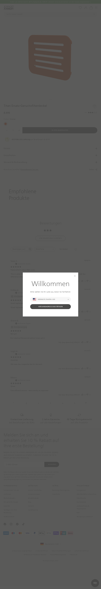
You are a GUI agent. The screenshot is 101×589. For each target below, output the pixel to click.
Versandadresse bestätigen (50, 306)
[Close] (75, 276)
